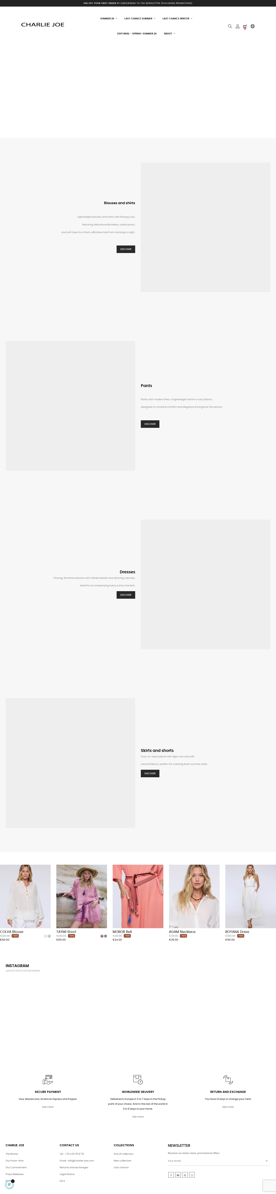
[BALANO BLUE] (105, 936)
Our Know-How (15, 1161)
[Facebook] (171, 1174)
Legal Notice (67, 1174)
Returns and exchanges (74, 1167)
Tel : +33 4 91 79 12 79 (72, 1154)
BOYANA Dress (237, 932)
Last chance (121, 1167)
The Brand (12, 1154)
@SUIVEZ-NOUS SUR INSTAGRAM (23, 971)
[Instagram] (191, 1174)
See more (48, 1107)
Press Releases (15, 1174)
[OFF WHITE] (45, 936)
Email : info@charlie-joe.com (77, 1161)
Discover (125, 249)
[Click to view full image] (27, 997)
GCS (62, 1181)
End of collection (123, 1154)
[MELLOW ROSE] (101, 936)
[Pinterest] (184, 1174)
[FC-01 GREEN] (49, 936)
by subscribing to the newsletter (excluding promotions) (138, 3)
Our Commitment (16, 1167)
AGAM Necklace (182, 932)
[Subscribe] (266, 1161)
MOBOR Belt (122, 932)
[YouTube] (178, 1174)
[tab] (3, 859)
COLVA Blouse (11, 932)
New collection (122, 1161)
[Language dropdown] (252, 26)
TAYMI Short (66, 932)
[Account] (237, 26)
